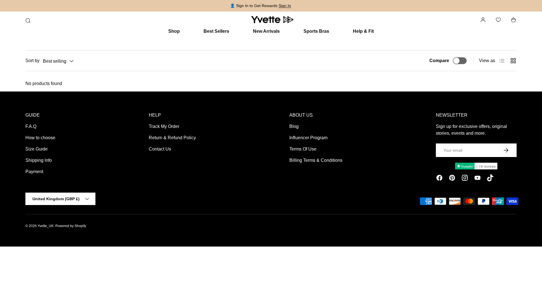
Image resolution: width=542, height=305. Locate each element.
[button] (513, 20)
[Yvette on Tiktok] (490, 178)
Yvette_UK (46, 226)
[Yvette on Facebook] (439, 178)
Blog (294, 126)
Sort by (32, 60)
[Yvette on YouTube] (477, 178)
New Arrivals (266, 31)
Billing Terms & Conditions (315, 160)
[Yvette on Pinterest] (452, 178)
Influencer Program (308, 137)
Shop (174, 31)
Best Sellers (216, 31)
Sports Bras (316, 31)
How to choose (40, 137)
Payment (34, 171)
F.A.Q (30, 126)
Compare (439, 60)
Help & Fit (363, 31)
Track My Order (164, 126)
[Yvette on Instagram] (464, 178)
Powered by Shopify (70, 226)
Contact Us (160, 149)
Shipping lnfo (38, 160)
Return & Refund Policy (172, 137)
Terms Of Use (302, 149)
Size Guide (36, 149)
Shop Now (383, 5)
